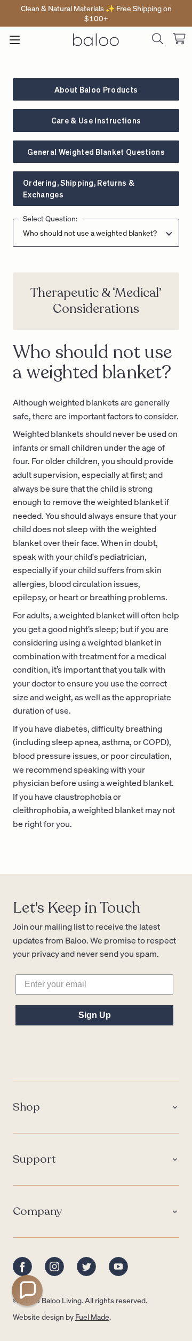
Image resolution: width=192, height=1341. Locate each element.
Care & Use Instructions (96, 120)
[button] (27, 1290)
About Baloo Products (96, 89)
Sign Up (94, 1015)
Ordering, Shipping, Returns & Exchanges (78, 188)
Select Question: (50, 218)
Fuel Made (92, 1316)
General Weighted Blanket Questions (96, 151)
